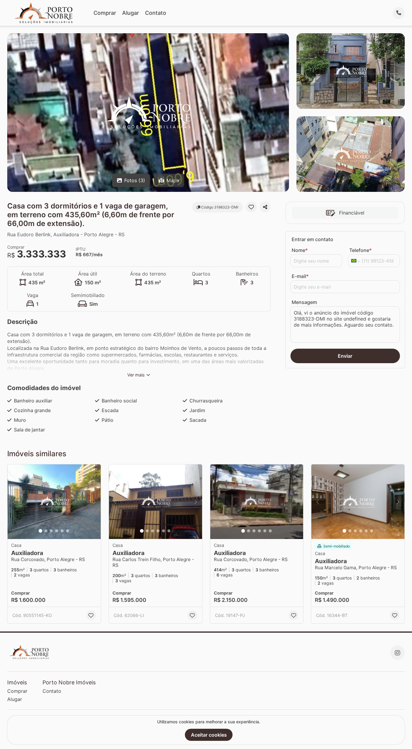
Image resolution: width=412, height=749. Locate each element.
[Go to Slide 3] (51, 530)
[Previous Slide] (14, 501)
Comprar (104, 13)
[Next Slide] (94, 501)
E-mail (300, 276)
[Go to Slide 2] (45, 530)
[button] (54, 501)
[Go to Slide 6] (67, 530)
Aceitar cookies (209, 735)
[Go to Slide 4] (56, 530)
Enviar (345, 356)
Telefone (360, 250)
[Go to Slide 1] (40, 531)
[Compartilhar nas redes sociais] (265, 207)
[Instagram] (397, 652)
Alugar (130, 13)
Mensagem (304, 302)
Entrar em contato (312, 239)
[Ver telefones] (399, 13)
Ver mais (136, 374)
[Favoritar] (251, 207)
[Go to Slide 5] (62, 530)
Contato (155, 13)
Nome (300, 250)
